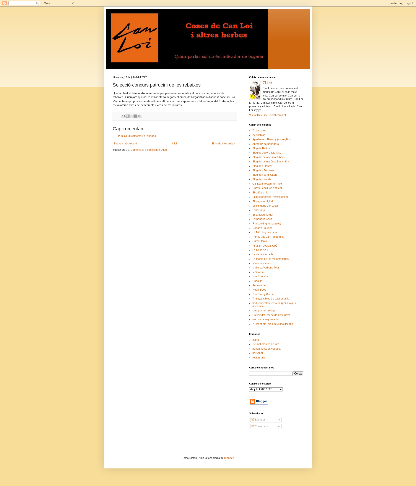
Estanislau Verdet (262, 214)
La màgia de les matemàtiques (270, 258)
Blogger (228, 458)
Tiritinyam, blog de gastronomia (270, 298)
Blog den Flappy (262, 166)
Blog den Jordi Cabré (265, 174)
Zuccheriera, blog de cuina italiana (272, 324)
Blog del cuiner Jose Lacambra (270, 161)
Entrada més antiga (223, 143)
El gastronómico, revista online (270, 196)
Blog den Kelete (261, 179)
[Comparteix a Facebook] (135, 116)
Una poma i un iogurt (264, 310)
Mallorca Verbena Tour (265, 267)
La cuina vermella (262, 254)
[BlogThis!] (127, 116)
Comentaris (261, 426)
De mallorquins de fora (265, 344)
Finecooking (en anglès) (266, 223)
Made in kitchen (261, 263)
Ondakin (257, 281)
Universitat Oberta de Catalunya (271, 315)
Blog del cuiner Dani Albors (268, 157)
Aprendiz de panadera (265, 144)
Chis (270, 82)
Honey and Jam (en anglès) (268, 236)
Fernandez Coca (262, 219)
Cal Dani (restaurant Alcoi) (267, 183)
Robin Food (259, 289)
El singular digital (262, 201)
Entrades (259, 419)
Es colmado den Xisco (265, 205)
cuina (255, 339)
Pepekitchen (259, 285)
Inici (174, 143)
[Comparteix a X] (131, 116)
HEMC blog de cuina (264, 232)
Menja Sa (258, 272)
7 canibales (259, 130)
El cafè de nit (260, 192)
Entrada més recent (125, 143)
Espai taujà (259, 210)
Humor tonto (259, 241)
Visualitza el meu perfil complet (267, 115)
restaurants (259, 357)
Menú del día (260, 276)
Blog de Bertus (261, 148)
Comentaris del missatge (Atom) (149, 149)
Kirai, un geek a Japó (264, 245)
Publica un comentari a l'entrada (137, 135)
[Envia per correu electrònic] (123, 116)
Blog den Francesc (263, 170)
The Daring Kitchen (263, 294)
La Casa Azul (260, 250)
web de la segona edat (265, 319)
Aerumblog (258, 135)
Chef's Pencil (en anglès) (267, 188)
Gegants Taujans (262, 227)
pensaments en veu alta (266, 348)
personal (257, 353)
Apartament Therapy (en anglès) (271, 139)
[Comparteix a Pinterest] (140, 116)
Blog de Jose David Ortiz (266, 152)
